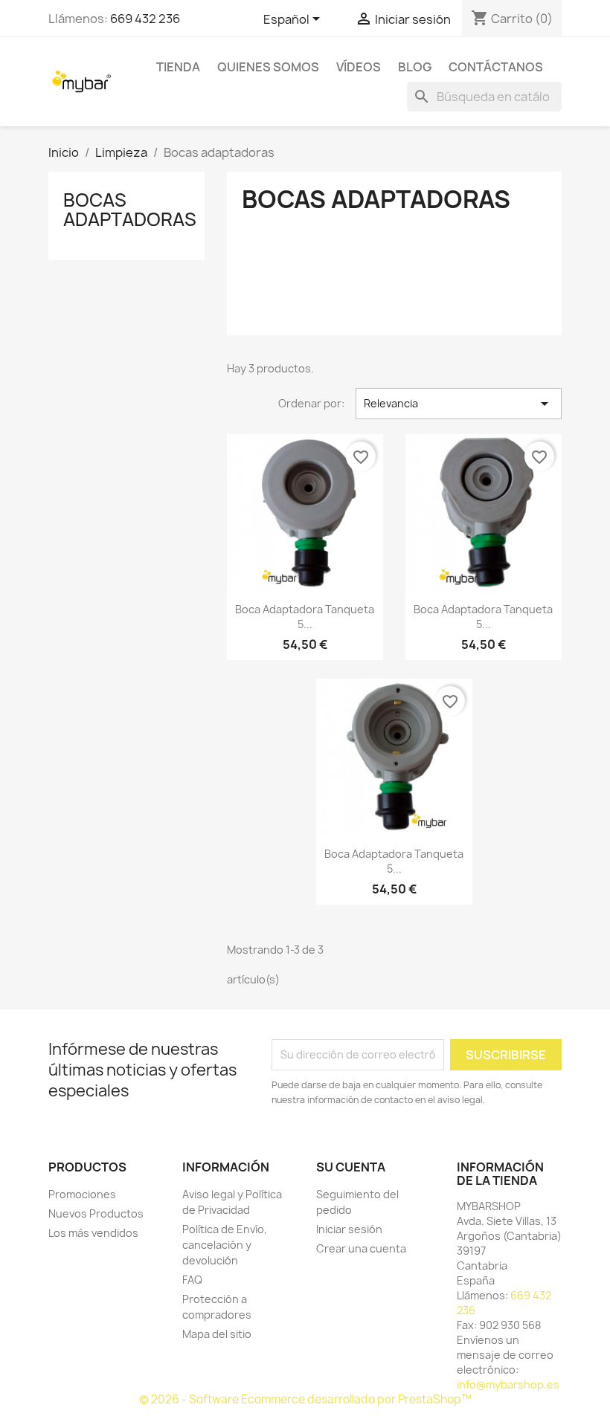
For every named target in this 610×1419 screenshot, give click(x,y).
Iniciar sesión (349, 1229)
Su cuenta (350, 1167)
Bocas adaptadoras (129, 209)
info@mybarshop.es (508, 1384)
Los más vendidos (93, 1233)
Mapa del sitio (216, 1334)
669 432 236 (145, 18)
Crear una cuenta (361, 1248)
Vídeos (358, 67)
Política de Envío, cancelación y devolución (224, 1244)
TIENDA (178, 67)
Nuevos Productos (96, 1213)
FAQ (192, 1280)
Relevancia (458, 404)
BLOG (414, 67)
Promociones (82, 1194)
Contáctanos (496, 67)
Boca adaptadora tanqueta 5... (304, 616)
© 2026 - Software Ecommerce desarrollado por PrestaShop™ (305, 1399)
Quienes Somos (268, 67)
